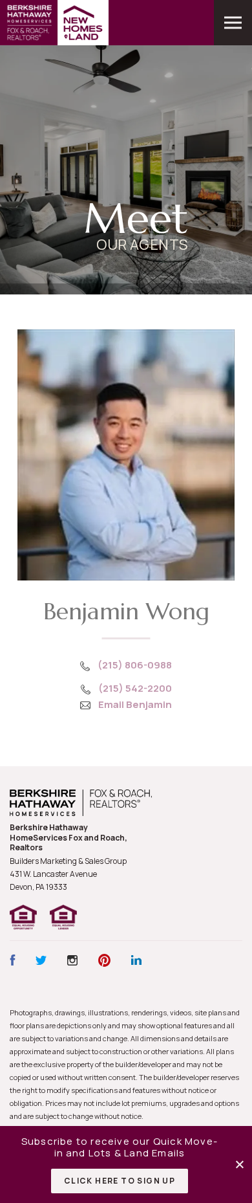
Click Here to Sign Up (119, 1180)
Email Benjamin (135, 704)
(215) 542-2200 (135, 688)
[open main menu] (233, 22)
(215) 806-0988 (135, 665)
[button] (241, 1164)
